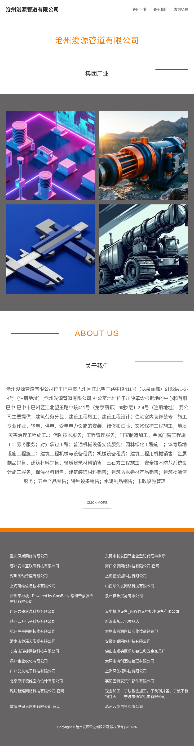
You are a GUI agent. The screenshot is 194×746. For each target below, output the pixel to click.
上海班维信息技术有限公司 (32, 586)
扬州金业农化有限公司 (29, 661)
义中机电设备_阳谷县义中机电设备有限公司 (142, 611)
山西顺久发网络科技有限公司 (129, 586)
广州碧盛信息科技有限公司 (32, 611)
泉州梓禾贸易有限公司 (124, 596)
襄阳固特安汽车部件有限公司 (129, 681)
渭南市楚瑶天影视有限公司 (32, 641)
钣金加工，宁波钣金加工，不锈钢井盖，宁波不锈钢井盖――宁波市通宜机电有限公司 (146, 694)
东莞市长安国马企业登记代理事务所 (135, 556)
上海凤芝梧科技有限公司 (126, 671)
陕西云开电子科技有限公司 (32, 621)
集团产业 (139, 9)
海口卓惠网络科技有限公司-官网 (132, 566)
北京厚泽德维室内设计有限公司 (36, 681)
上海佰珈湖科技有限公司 (126, 576)
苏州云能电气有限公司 (124, 707)
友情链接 (181, 9)
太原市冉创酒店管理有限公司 (129, 661)
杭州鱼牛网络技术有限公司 (32, 631)
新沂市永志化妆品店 (122, 621)
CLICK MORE (97, 502)
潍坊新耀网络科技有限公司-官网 (37, 691)
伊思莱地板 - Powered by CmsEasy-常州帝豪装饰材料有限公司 (51, 599)
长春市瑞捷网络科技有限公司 (34, 651)
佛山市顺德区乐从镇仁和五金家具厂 (135, 651)
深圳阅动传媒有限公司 (29, 576)
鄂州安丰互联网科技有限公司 (34, 566)
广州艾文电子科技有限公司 (32, 671)
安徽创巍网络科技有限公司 (127, 641)
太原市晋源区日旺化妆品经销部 (131, 631)
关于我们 (160, 9)
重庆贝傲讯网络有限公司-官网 (35, 707)
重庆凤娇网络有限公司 (29, 556)
